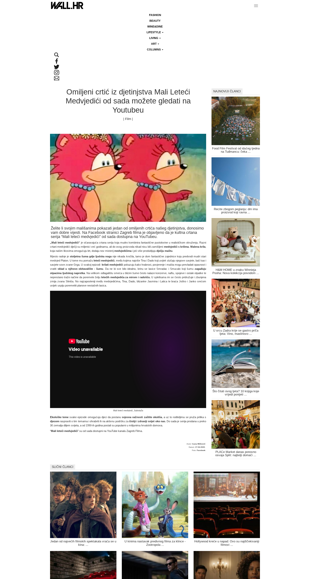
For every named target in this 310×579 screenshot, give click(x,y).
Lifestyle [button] (154, 32)
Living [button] (154, 38)
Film (128, 119)
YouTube (112, 430)
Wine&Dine (155, 26)
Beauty (155, 20)
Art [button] (154, 43)
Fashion (155, 15)
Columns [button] (154, 49)
